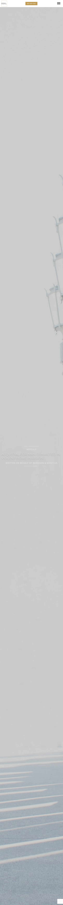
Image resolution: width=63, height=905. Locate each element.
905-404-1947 (31, 3)
